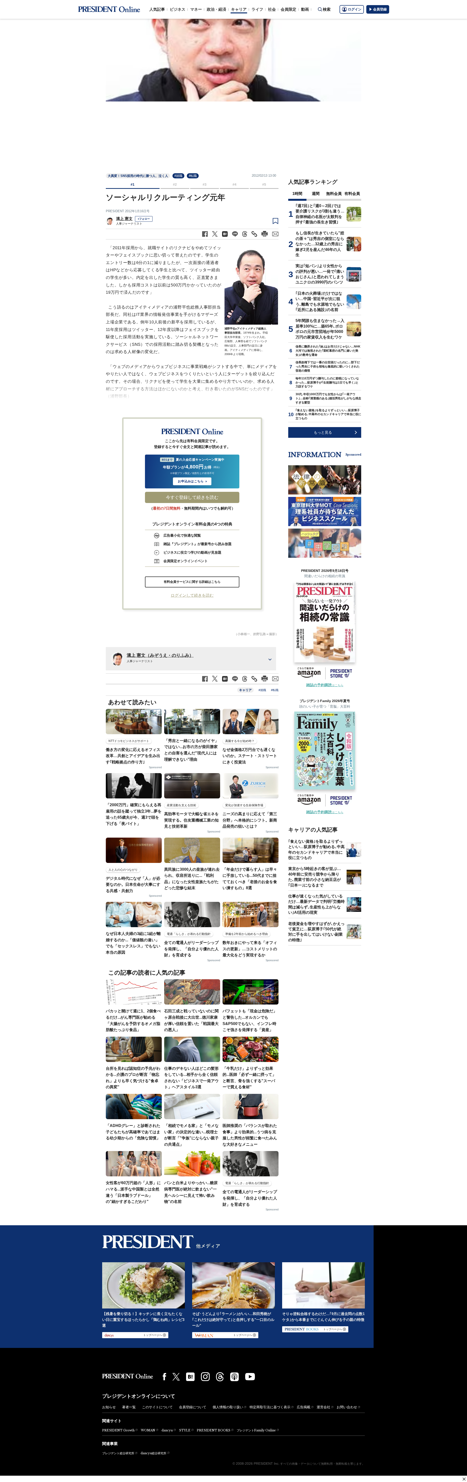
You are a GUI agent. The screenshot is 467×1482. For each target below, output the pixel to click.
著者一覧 (129, 1407)
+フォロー (144, 218)
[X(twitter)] (176, 1377)
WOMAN (148, 1430)
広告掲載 (303, 1407)
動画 (305, 9)
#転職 (193, 176)
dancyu (167, 1430)
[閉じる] (464, 1479)
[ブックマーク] (275, 221)
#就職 (178, 176)
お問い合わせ (347, 1407)
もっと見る (323, 432)
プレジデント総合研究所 (118, 1453)
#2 (175, 184)
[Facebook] (164, 1376)
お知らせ (109, 1407)
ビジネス (177, 9)
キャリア (239, 9)
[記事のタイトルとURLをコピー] (254, 234)
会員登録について (192, 1407)
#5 (264, 184)
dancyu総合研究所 (153, 1453)
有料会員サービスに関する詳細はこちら (192, 582)
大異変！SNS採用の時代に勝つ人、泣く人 (138, 176)
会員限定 (288, 9)
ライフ (257, 9)
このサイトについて (157, 1407)
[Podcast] (234, 1376)
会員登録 (380, 9)
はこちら (324, 685)
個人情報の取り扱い (228, 1407)
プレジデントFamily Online (256, 1430)
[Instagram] (205, 1376)
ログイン (354, 9)
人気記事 (157, 9)
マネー (196, 9)
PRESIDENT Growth (118, 1430)
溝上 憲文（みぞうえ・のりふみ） (160, 655)
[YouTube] (250, 1376)
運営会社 (323, 1407)
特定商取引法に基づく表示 (270, 1407)
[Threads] (220, 1376)
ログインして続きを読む (192, 595)
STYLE (184, 1430)
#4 (234, 184)
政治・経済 (216, 9)
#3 (205, 184)
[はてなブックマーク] (190, 1376)
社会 (272, 9)
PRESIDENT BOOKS (213, 1430)
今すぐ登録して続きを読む (192, 497)
